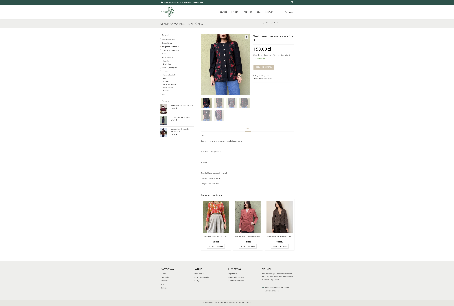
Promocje (248, 12)
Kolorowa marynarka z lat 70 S (216, 237)
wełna (270, 78)
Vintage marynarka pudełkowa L (247, 237)
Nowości (223, 12)
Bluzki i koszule (167, 57)
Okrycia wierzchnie (168, 39)
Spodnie (165, 71)
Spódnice (165, 54)
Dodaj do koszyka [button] (216, 246)
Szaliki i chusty (168, 87)
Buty (164, 94)
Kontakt (269, 12)
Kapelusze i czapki (169, 84)
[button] (246, 37)
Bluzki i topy (167, 64)
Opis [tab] (247, 129)
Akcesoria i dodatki (168, 75)
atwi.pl (248, 303)
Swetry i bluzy (167, 43)
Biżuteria (166, 90)
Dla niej (234, 12)
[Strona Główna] (263, 23)
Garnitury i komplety (169, 67)
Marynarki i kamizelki (268, 76)
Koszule (166, 61)
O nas (259, 12)
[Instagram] (292, 2)
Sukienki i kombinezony (170, 50)
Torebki (165, 81)
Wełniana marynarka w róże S (284, 23)
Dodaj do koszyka (264, 67)
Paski (165, 78)
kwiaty (263, 78)
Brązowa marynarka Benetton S (279, 237)
